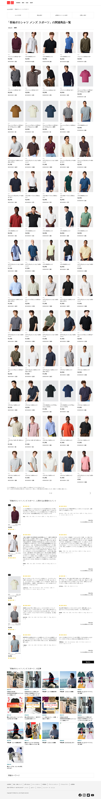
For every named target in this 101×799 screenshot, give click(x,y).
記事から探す (83, 15)
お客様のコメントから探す (61, 15)
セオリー (33, 787)
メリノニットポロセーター (13, 525)
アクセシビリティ (64, 784)
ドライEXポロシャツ (12, 554)
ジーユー (26, 787)
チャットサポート (36, 784)
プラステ (39, 787)
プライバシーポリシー (53, 784)
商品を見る (90, 520)
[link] (15, 61)
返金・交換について (17, 784)
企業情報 (73, 784)
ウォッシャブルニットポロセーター (14, 625)
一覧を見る (87, 662)
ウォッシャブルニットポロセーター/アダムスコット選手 (14, 596)
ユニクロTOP (10, 9)
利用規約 (44, 784)
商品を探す (39, 15)
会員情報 (9, 784)
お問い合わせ (27, 784)
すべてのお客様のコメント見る (86, 521)
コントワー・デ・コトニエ (49, 787)
